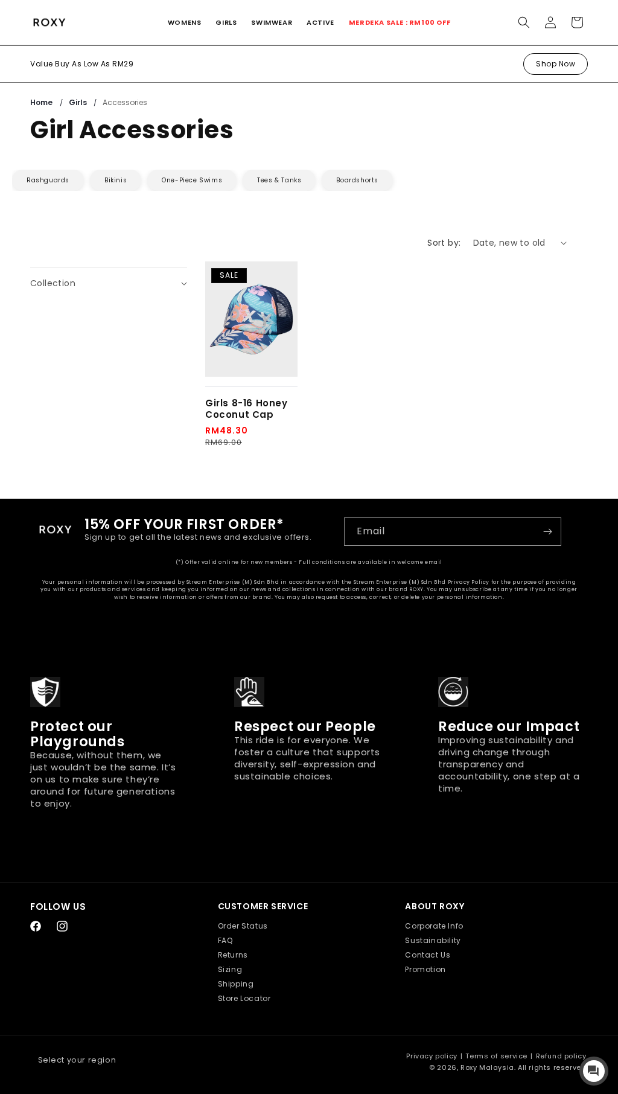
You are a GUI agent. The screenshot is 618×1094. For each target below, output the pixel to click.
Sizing (230, 969)
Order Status (243, 926)
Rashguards (48, 180)
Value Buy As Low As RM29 (81, 64)
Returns (233, 955)
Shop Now (555, 64)
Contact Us (427, 955)
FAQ (225, 940)
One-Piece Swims (192, 180)
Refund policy (561, 1056)
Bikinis (115, 180)
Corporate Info (434, 926)
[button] (185, 22)
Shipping (236, 984)
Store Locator (244, 998)
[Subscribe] (547, 531)
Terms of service (496, 1056)
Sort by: (443, 243)
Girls (79, 102)
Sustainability (432, 940)
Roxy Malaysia (487, 1067)
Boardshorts (357, 180)
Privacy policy (431, 1056)
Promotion (425, 969)
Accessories (125, 102)
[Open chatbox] (593, 1071)
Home (41, 102)
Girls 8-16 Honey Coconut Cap (246, 409)
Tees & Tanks (279, 180)
